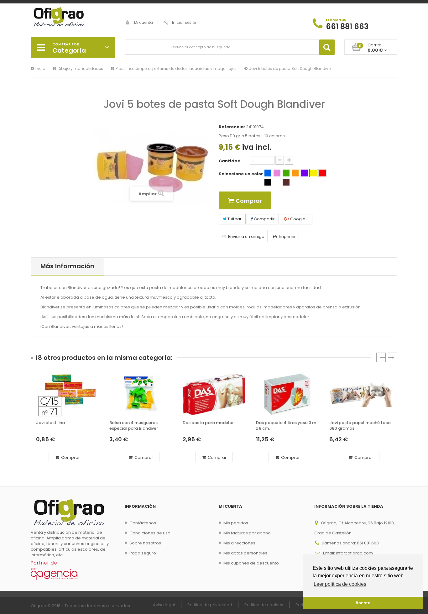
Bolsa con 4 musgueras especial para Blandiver (133, 425)
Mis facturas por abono (247, 533)
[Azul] (267, 173)
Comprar (70, 457)
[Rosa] (277, 173)
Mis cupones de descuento (251, 563)
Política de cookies (263, 605)
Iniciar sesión (184, 22)
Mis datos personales (245, 553)
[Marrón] (286, 182)
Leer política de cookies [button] (340, 584)
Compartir (264, 219)
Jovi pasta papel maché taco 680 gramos (360, 425)
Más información (67, 266)
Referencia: (232, 127)
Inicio (39, 68)
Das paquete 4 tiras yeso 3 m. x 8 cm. (286, 425)
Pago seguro (142, 553)
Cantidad (230, 161)
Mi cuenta (143, 22)
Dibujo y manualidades (80, 68)
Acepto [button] (363, 602)
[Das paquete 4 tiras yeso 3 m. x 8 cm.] (287, 394)
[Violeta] (304, 173)
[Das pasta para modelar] (214, 394)
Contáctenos (142, 523)
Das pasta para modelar (208, 423)
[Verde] (286, 173)
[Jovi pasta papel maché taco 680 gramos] (360, 394)
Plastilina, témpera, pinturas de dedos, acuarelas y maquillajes (176, 68)
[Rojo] (322, 173)
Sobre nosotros (145, 543)
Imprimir (287, 236)
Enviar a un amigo (246, 236)
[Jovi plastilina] (67, 394)
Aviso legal (164, 605)
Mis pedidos (235, 523)
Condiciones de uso (149, 533)
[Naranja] (295, 173)
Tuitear (234, 219)
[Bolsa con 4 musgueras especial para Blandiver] (140, 394)
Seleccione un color (241, 174)
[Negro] (267, 182)
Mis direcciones (239, 543)
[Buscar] (327, 47)
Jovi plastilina (50, 423)
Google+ (298, 219)
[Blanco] (277, 182)
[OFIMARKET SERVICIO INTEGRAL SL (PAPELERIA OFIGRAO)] (73, 18)
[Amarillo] (313, 173)
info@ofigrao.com (354, 553)
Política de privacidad (209, 605)
